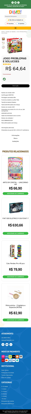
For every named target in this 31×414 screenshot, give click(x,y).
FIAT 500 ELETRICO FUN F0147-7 (15, 218)
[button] (15, 28)
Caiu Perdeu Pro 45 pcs (15, 263)
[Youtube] (15, 2)
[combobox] (15, 16)
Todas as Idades (11, 31)
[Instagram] (12, 2)
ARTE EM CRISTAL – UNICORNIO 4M (15, 183)
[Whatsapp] (18, 2)
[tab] (15, 85)
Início (3, 31)
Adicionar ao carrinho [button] (15, 193)
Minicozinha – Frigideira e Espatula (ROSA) (15, 306)
